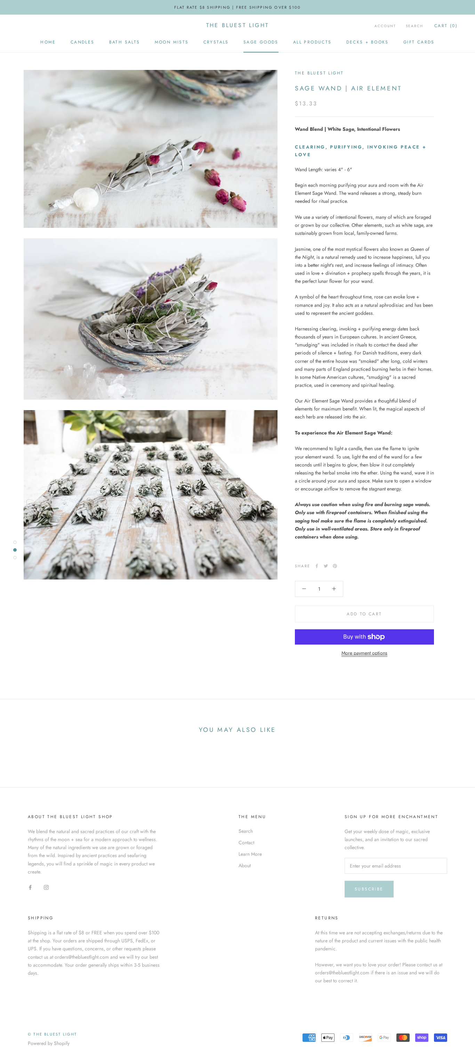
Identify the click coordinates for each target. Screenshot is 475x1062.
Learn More (250, 854)
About (245, 865)
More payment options (364, 652)
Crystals (216, 42)
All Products (312, 42)
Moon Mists (172, 42)
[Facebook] (317, 566)
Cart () (446, 26)
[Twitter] (326, 566)
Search (414, 26)
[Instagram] (46, 887)
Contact (246, 842)
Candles (83, 42)
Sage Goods (261, 42)
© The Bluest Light (52, 1034)
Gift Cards (419, 42)
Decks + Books (367, 42)
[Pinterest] (335, 566)
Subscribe (369, 889)
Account (385, 26)
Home (48, 42)
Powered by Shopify (49, 1043)
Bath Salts (124, 42)
